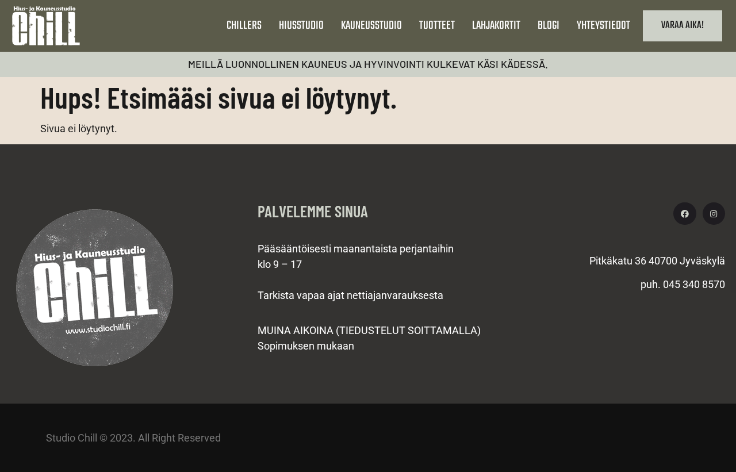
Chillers (244, 25)
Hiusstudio (301, 25)
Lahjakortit (496, 25)
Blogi (548, 25)
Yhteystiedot (603, 25)
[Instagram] (714, 213)
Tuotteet (437, 25)
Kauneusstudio (371, 25)
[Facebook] (684, 213)
